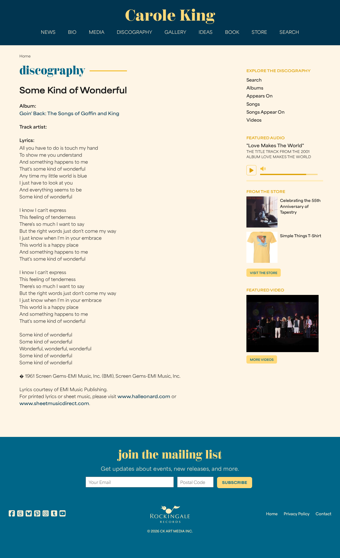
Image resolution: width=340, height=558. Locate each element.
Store (259, 33)
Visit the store (263, 273)
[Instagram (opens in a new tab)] (46, 514)
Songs (253, 104)
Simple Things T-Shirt (300, 236)
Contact (323, 514)
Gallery (175, 33)
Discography (134, 33)
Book (232, 33)
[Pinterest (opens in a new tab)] (37, 514)
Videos (254, 120)
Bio (72, 33)
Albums (254, 88)
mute (263, 169)
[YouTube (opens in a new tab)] (62, 514)
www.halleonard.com (143, 397)
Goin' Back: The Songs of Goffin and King (69, 114)
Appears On (259, 96)
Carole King (170, 15)
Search (289, 33)
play (251, 170)
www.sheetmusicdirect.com (54, 404)
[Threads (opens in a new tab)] (20, 514)
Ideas (206, 33)
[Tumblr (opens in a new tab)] (54, 514)
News (48, 33)
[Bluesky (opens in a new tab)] (29, 514)
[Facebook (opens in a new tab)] (12, 514)
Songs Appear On (265, 112)
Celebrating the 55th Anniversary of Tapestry (300, 206)
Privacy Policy (296, 514)
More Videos (262, 360)
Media (96, 33)
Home (25, 56)
